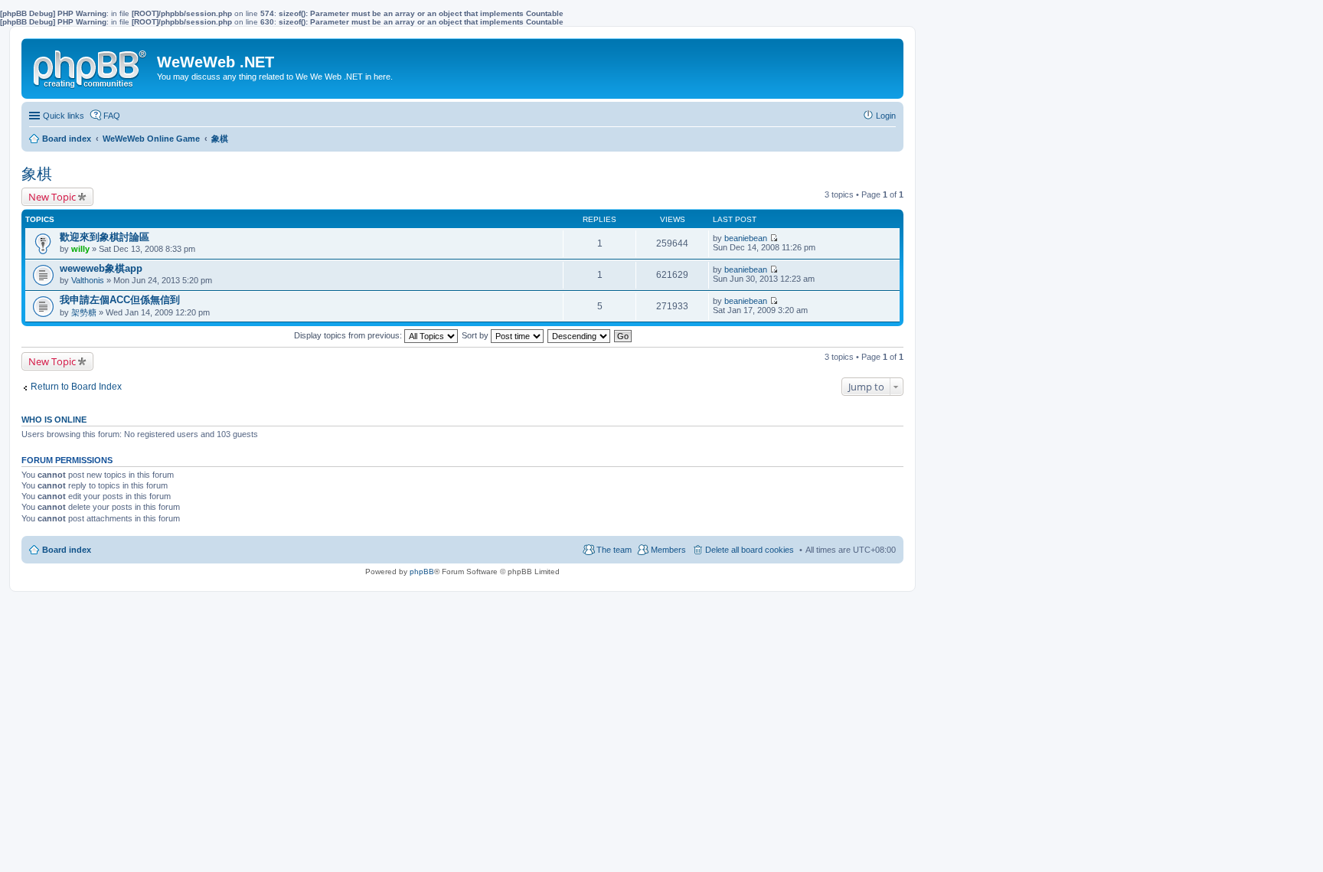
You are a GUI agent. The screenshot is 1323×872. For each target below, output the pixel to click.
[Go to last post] (773, 238)
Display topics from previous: (349, 335)
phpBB (422, 571)
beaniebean (745, 238)
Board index (66, 549)
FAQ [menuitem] (111, 115)
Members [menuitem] (668, 549)
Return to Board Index (76, 386)
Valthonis (87, 280)
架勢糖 (83, 312)
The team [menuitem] (614, 549)
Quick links (63, 115)
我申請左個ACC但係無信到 (120, 299)
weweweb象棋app (101, 268)
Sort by (476, 335)
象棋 (36, 173)
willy (80, 248)
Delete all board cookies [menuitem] (749, 549)
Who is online (54, 419)
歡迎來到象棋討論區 (104, 237)
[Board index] (91, 66)
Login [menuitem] (886, 115)
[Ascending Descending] (579, 335)
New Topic (52, 197)
